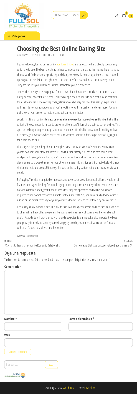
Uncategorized (32, 235)
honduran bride (65, 64)
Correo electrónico (81, 319)
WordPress (69, 388)
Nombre (10, 319)
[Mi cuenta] (116, 15)
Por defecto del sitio (45, 55)
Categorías (18, 36)
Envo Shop (89, 388)
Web (7, 335)
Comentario (13, 266)
